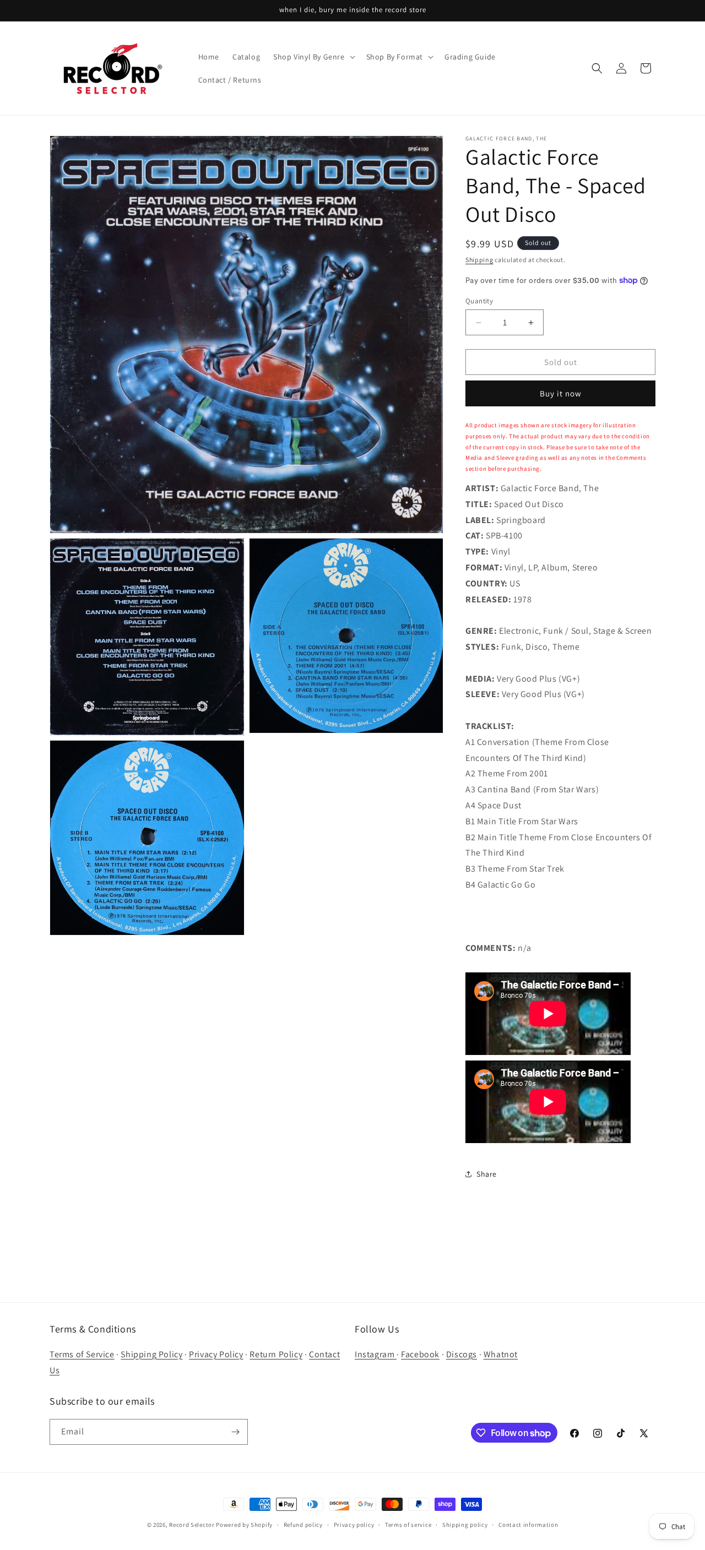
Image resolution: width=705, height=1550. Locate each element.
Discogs (461, 1354)
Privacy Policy (216, 1354)
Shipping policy (465, 1525)
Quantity (479, 301)
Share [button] (486, 1174)
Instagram (376, 1354)
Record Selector (192, 1525)
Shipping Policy (151, 1354)
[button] (313, 56)
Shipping (479, 259)
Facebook (420, 1354)
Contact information (528, 1525)
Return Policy (276, 1354)
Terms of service (408, 1525)
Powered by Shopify (244, 1525)
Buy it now (561, 393)
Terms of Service (82, 1354)
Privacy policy (354, 1525)
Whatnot (501, 1354)
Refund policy (303, 1525)
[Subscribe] (235, 1432)
